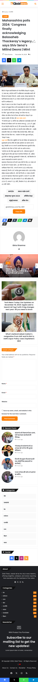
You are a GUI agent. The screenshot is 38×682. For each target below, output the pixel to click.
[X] (9, 220)
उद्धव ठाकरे (5, 140)
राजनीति (11, 12)
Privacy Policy (31, 668)
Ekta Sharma (8, 54)
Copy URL (19, 211)
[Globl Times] (19, 4)
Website (4, 401)
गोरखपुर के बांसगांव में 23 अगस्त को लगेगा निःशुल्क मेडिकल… (24, 448)
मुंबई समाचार (14, 200)
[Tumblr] (14, 220)
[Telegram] (24, 220)
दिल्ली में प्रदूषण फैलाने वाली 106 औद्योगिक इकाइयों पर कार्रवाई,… (24, 461)
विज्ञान (4, 616)
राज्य (8, 263)
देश (4, 592)
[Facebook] (4, 220)
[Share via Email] (29, 220)
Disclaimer (22, 668)
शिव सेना (25, 200)
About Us (5, 668)
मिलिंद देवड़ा (29, 196)
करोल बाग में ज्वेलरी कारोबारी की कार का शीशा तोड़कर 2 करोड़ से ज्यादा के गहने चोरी (18, 273)
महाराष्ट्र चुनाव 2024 (13, 196)
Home (5, 12)
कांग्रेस (11, 191)
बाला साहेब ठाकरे (21, 118)
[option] (19, 265)
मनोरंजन (5, 596)
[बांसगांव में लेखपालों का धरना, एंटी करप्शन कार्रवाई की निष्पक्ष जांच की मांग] (7, 437)
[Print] (4, 223)
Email (4, 392)
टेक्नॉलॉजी (5, 613)
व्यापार (4, 609)
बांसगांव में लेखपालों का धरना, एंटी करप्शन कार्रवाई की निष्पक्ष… (25, 435)
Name (4, 383)
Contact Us (13, 668)
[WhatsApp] (19, 220)
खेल (4, 603)
